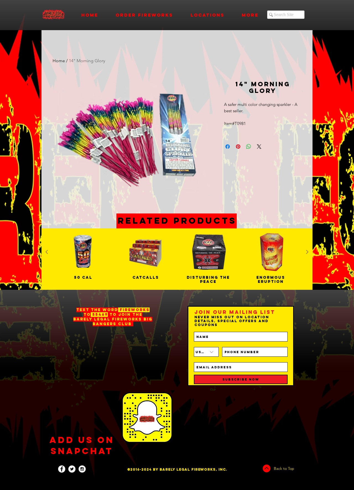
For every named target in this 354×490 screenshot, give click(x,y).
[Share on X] (259, 146)
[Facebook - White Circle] (61, 469)
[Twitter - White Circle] (72, 469)
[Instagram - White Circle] (82, 469)
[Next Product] (307, 252)
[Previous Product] (46, 252)
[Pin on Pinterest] (238, 146)
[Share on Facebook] (227, 146)
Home (59, 60)
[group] (177, 259)
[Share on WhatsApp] (248, 146)
